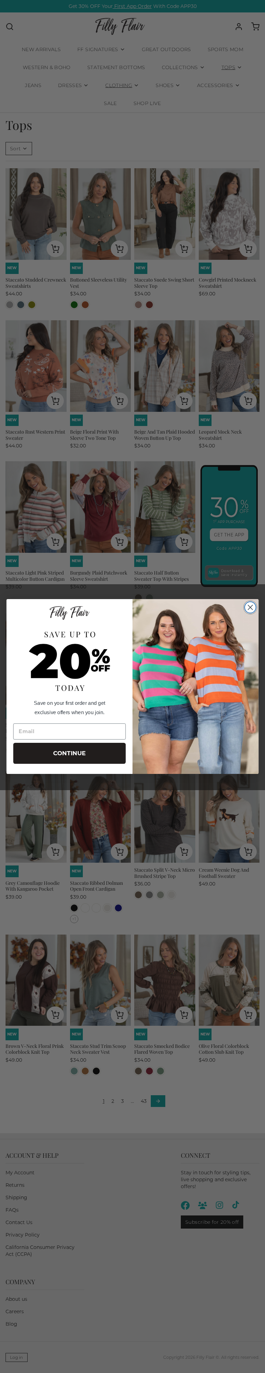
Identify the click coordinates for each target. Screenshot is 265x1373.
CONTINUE (69, 753)
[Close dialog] (250, 607)
